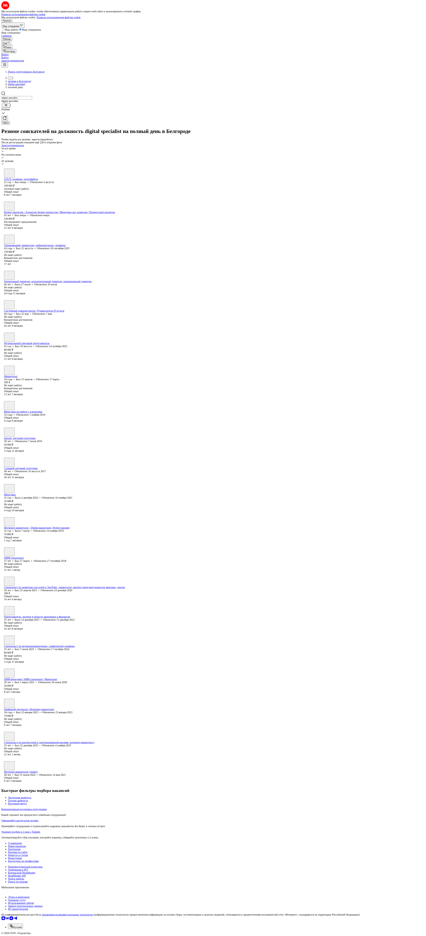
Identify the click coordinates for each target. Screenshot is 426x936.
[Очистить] (6, 105)
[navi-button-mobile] (4, 65)
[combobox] (16, 98)
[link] (7, 47)
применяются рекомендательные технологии (67, 914)
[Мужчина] (9, 173)
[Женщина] (9, 275)
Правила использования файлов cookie (58, 17)
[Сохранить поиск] (4, 118)
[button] (5, 54)
